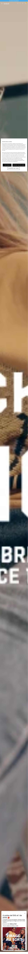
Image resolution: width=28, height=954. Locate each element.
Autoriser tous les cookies (18, 164)
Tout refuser (7, 164)
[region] (14, 155)
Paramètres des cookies (13, 168)
